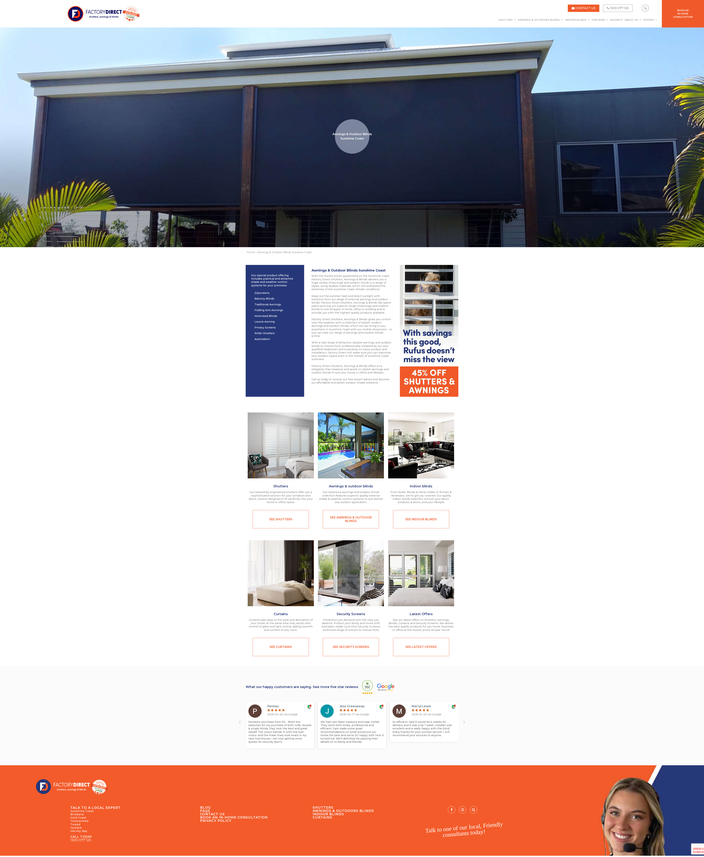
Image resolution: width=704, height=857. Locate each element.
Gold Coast (78, 817)
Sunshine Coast (82, 811)
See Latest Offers (421, 647)
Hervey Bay (78, 831)
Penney (273, 706)
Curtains (598, 19)
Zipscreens (262, 293)
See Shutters (280, 519)
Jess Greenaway (352, 706)
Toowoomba (79, 821)
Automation (262, 339)
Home (251, 252)
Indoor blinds (421, 486)
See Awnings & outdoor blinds (351, 519)
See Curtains (281, 647)
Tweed (75, 824)
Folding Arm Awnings (268, 310)
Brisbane (77, 814)
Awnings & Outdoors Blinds (539, 19)
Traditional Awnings (267, 304)
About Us (631, 19)
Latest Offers (421, 614)
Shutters (505, 19)
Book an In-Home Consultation (234, 817)
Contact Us (212, 814)
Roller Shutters (264, 333)
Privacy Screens (265, 327)
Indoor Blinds (575, 19)
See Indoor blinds (421, 519)
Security (616, 19)
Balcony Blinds (264, 298)
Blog (205, 808)
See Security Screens (351, 647)
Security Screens (351, 614)
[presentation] (239, 721)
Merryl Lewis (421, 706)
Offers (648, 19)
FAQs (205, 811)
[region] (352, 137)
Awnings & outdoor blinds (351, 486)
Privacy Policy (216, 821)
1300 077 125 (80, 840)
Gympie (76, 827)
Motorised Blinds (265, 316)
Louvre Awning (264, 321)
